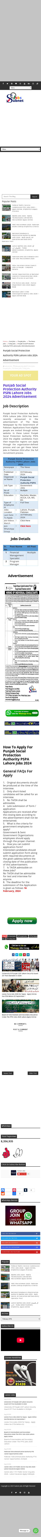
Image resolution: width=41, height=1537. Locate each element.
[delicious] (37, 83)
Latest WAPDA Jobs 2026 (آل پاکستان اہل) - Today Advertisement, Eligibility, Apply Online (24, 1305)
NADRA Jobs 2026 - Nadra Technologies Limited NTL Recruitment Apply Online (22, 218)
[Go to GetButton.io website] (35, 1534)
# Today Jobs (11, 939)
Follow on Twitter (9, 1238)
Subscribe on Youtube (11, 1252)
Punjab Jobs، (22, 341)
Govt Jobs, (31, 366)
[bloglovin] (16, 83)
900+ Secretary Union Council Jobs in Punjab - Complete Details (24, 267)
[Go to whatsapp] (35, 1530)
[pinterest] (11, 83)
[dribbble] (20, 83)
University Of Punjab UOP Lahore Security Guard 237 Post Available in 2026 (20, 975)
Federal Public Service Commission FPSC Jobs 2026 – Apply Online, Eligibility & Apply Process (25, 1268)
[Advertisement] (20, 20)
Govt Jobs (12, 341)
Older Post (33, 1073)
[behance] (28, 83)
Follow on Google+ (10, 1242)
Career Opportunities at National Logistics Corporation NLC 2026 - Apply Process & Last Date (25, 276)
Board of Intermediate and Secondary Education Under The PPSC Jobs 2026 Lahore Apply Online (20, 1016)
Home (5, 341)
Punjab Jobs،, (7, 368)
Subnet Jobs (18, 1486)
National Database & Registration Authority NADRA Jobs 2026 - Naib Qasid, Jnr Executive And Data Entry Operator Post (19, 237)
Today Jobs (12, 344)
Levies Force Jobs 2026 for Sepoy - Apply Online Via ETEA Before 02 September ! (19, 995)
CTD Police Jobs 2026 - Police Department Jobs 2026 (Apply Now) (24, 285)
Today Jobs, (26, 368)
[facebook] (3, 83)
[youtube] (24, 83)
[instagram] (33, 83)
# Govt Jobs (12, 936)
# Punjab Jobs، (22, 936)
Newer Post (7, 1073)
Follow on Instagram (11, 1247)
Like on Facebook (9, 1233)
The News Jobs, (17, 368)
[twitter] (7, 83)
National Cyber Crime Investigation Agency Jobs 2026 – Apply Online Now (25, 294)
